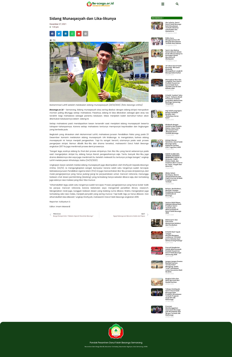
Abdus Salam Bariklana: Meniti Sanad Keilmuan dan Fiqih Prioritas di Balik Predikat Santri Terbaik (173, 177)
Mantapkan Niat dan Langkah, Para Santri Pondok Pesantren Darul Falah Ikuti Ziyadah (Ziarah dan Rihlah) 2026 (173, 84)
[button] (52, 33)
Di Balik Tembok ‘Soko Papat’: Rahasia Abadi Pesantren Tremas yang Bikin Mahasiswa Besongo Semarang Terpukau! (173, 99)
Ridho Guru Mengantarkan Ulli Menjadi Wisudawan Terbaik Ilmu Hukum (173, 40)
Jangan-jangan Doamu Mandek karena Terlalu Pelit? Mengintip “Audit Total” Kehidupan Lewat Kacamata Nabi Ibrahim (173, 266)
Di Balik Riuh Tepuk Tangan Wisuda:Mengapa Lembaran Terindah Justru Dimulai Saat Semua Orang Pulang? (173, 236)
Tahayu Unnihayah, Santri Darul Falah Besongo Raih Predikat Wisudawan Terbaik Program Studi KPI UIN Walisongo (173, 294)
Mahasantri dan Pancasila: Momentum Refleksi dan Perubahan (173, 222)
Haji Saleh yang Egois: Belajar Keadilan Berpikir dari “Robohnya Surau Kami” (173, 114)
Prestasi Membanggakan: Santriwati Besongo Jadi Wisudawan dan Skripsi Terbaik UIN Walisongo (173, 310)
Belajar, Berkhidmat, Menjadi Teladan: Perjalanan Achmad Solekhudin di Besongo (173, 192)
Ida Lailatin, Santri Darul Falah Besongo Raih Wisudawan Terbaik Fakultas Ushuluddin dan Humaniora (173, 27)
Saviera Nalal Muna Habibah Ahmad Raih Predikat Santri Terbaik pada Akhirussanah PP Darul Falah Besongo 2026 (173, 208)
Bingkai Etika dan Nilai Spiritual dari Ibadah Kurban (172, 280)
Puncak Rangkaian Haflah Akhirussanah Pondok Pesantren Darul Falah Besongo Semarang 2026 (173, 251)
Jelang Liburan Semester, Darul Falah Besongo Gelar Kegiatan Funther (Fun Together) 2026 (173, 143)
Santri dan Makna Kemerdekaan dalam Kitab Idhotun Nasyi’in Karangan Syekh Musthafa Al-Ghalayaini (173, 54)
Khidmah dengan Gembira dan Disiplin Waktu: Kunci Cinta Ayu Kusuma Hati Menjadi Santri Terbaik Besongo (173, 129)
